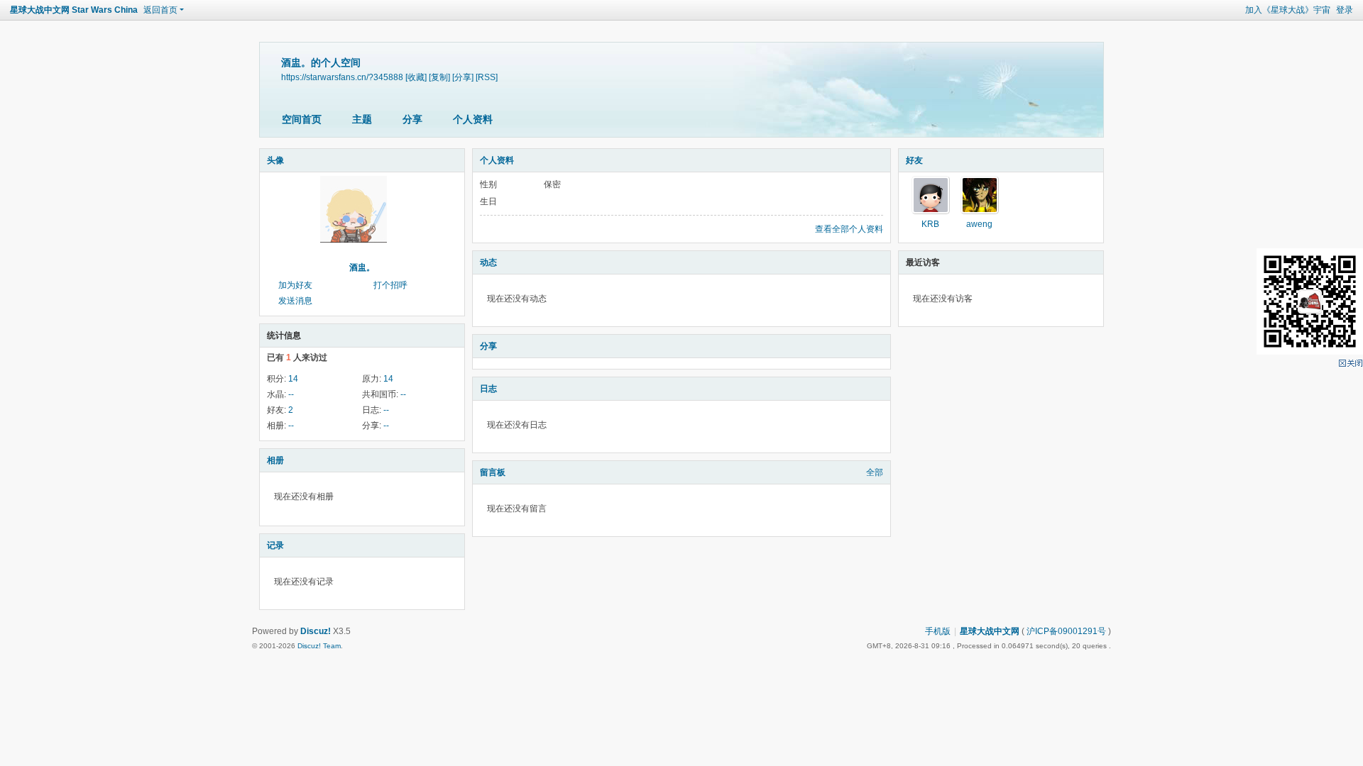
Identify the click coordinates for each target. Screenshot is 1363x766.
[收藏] (416, 77)
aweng (979, 224)
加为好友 (295, 285)
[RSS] (487, 77)
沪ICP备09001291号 (1066, 631)
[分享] (463, 77)
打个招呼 (390, 285)
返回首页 (160, 10)
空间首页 (302, 119)
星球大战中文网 (989, 631)
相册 (275, 460)
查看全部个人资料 (849, 229)
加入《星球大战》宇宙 (1287, 10)
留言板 (492, 472)
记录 (275, 545)
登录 (1344, 10)
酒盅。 (362, 267)
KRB (930, 224)
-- (291, 394)
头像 (275, 160)
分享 (412, 119)
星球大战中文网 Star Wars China (74, 10)
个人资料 (473, 119)
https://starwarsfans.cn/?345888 (342, 77)
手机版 (938, 631)
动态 (488, 262)
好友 (914, 160)
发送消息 (295, 301)
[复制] (439, 77)
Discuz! (315, 631)
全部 (874, 472)
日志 (488, 389)
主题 (362, 119)
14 (293, 379)
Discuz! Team (319, 646)
